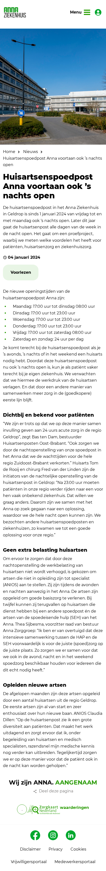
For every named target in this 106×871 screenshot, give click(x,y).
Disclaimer (30, 849)
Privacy (56, 849)
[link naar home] (15, 12)
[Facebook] (35, 835)
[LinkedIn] (71, 835)
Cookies (78, 849)
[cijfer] (43, 809)
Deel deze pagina (56, 791)
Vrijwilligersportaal (29, 861)
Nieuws (30, 151)
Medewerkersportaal (74, 861)
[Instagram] (53, 835)
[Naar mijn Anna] (98, 12)
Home (9, 151)
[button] (21, 272)
